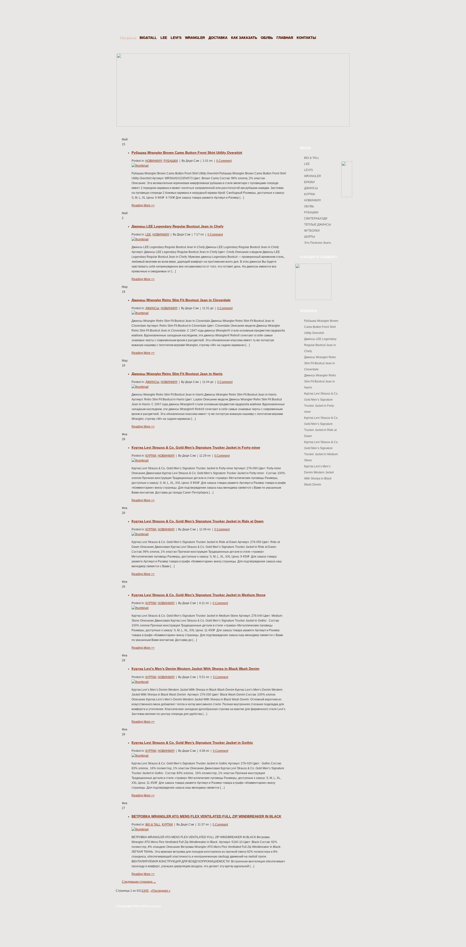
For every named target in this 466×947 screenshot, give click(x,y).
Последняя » (161, 890)
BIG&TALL (148, 38)
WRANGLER (195, 38)
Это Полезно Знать (317, 242)
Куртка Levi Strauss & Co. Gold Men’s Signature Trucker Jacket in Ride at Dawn (198, 521)
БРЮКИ (309, 182)
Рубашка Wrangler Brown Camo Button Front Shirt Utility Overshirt (187, 152)
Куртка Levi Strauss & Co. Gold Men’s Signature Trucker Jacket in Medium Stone (199, 595)
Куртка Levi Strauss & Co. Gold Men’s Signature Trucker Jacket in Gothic (192, 743)
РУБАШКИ (171, 160)
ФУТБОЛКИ (312, 230)
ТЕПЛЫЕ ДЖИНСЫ (317, 224)
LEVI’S (176, 38)
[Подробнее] (140, 165)
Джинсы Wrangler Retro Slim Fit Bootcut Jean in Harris (177, 374)
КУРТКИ (150, 455)
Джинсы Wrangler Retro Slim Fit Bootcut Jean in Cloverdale (181, 300)
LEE (163, 38)
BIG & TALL (152, 824)
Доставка (217, 38)
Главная (127, 38)
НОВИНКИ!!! (153, 160)
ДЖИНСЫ (152, 308)
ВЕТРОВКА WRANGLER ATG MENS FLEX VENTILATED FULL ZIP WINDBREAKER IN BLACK (206, 816)
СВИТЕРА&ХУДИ (315, 218)
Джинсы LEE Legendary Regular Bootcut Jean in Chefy (178, 226)
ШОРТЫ (309, 236)
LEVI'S (308, 170)
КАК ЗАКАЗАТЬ (244, 38)
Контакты (306, 38)
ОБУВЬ (267, 38)
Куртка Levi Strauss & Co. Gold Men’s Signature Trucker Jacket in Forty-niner (196, 447)
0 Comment (224, 160)
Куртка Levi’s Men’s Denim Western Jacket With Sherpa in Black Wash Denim (195, 669)
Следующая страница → (139, 881)
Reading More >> (143, 205)
